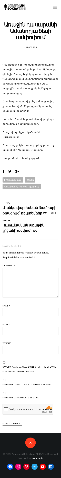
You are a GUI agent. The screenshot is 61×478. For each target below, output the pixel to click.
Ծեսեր (30, 179)
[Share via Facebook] (3, 171)
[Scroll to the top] (30, 443)
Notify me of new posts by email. (21, 397)
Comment (9, 265)
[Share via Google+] (17, 171)
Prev (7, 203)
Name (6, 305)
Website (7, 343)
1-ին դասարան (12, 179)
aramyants (37, 458)
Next (5, 220)
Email (6, 324)
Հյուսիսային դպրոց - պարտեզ (21, 186)
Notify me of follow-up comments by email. (27, 384)
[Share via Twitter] (9, 171)
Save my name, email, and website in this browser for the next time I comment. (30, 369)
